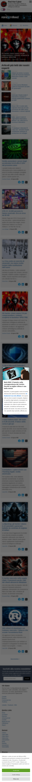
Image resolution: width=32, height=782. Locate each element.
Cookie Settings (16, 774)
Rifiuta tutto (16, 779)
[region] (16, 767)
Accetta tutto (16, 770)
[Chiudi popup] (27, 369)
